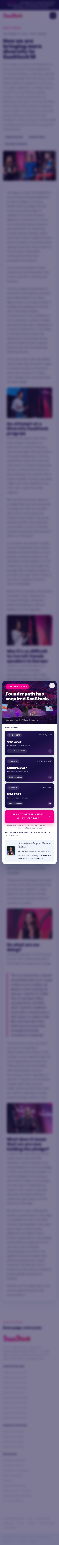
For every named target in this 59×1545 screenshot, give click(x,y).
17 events (43, 856)
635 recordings (36, 858)
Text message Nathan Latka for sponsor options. (28, 832)
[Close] (52, 685)
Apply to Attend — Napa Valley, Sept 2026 (28, 816)
